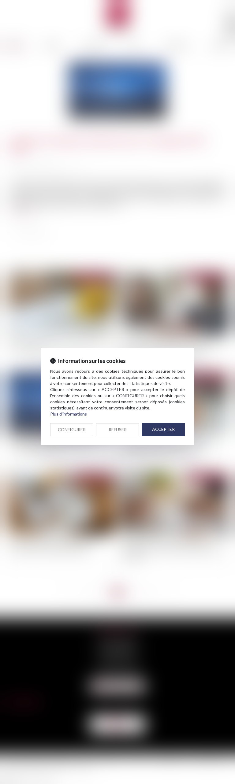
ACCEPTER (163, 429)
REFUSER (118, 429)
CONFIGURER (72, 429)
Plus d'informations (68, 413)
